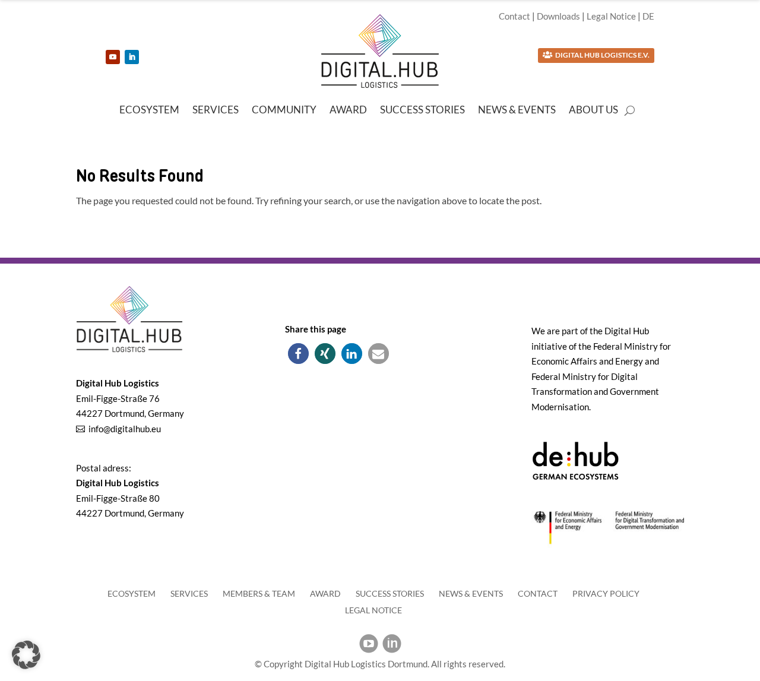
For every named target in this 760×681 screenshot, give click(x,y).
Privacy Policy (605, 593)
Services (215, 111)
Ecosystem (149, 111)
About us (593, 111)
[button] (298, 353)
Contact (514, 16)
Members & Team (259, 593)
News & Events (517, 111)
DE (648, 16)
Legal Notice (611, 16)
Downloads (558, 16)
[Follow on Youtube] (113, 57)
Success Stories (422, 111)
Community (284, 111)
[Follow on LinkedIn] (132, 57)
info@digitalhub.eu (124, 428)
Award (348, 111)
